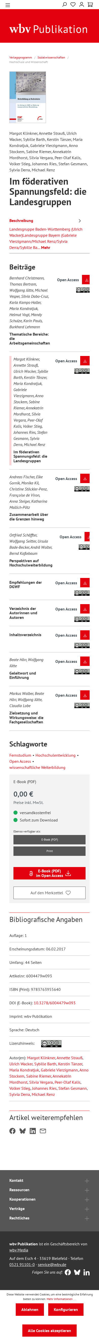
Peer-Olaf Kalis (67, 1082)
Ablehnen (29, 1309)
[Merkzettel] (73, 4)
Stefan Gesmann (72, 1088)
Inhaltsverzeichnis (25, 634)
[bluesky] (76, 1272)
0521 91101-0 (22, 1264)
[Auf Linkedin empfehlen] (33, 1131)
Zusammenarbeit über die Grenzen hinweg (28, 516)
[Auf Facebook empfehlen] (12, 1131)
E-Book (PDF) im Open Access (49, 873)
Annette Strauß (69, 1057)
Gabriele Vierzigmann (59, 1069)
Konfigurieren (66, 1309)
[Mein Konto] (81, 4)
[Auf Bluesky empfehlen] (23, 1131)
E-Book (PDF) (49, 839)
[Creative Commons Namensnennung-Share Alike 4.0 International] (48, 1043)
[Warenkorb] (90, 4)
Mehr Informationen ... (61, 1299)
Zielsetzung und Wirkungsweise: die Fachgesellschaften (26, 717)
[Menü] (7, 5)
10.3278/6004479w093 (55, 1002)
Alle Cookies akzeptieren (49, 1330)
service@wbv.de (52, 1264)
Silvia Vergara (41, 1082)
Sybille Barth (45, 1063)
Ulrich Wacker (20, 1063)
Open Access (20, 761)
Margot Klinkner (41, 1057)
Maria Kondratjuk (24, 1069)
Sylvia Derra (19, 1094)
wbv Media (18, 1249)
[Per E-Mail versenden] (43, 1131)
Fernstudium (20, 755)
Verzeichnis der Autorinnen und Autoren (23, 613)
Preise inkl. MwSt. (28, 802)
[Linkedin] (85, 1272)
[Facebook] (66, 1272)
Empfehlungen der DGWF (25, 584)
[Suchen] (64, 4)
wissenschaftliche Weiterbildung (37, 767)
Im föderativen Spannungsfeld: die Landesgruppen (30, 456)
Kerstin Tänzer (70, 1063)
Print (49, 851)
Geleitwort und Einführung (22, 675)
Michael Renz (43, 1094)
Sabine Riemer (38, 1076)
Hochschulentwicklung (56, 755)
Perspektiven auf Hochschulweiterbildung (31, 563)
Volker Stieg (19, 1088)
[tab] (45, 233)
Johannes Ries (44, 1088)
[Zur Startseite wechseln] (48, 28)
